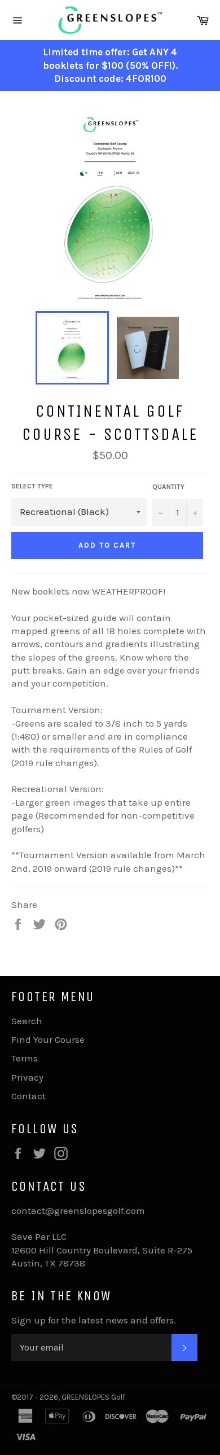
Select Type (32, 486)
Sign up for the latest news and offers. (93, 1320)
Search (26, 1020)
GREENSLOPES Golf (93, 1397)
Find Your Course (48, 1039)
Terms (24, 1058)
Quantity (168, 487)
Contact (28, 1096)
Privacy (27, 1077)
